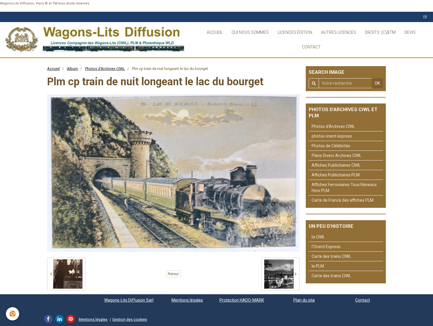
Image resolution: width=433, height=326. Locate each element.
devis (410, 32)
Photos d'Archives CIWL (105, 68)
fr (425, 17)
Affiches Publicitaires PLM (336, 175)
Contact (362, 300)
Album (72, 68)
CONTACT (311, 47)
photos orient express (332, 136)
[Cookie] (12, 313)
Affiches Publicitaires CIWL (336, 165)
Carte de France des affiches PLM (342, 200)
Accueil (53, 68)
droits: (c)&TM (380, 32)
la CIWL (318, 237)
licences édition (294, 32)
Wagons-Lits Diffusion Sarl (128, 300)
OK (377, 83)
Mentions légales (187, 300)
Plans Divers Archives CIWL (336, 155)
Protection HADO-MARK (241, 300)
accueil (215, 32)
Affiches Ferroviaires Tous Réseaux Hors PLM (344, 187)
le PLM (318, 266)
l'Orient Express (326, 246)
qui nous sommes (250, 32)
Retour (173, 274)
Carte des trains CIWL (331, 256)
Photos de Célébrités (331, 145)
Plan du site (304, 300)
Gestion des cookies (129, 319)
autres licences (338, 32)
